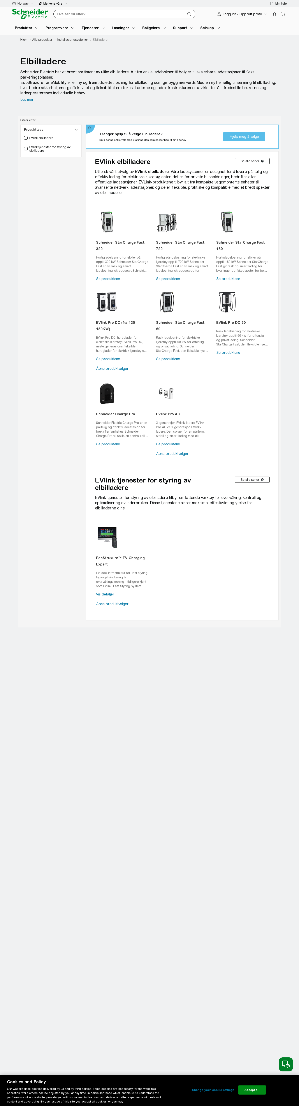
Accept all (251, 1090)
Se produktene (108, 279)
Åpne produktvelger (112, 368)
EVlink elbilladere (122, 161)
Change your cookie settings (213, 1090)
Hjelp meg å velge (244, 136)
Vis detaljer (105, 594)
